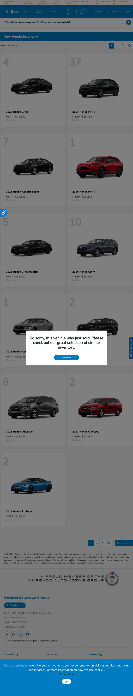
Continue (66, 357)
